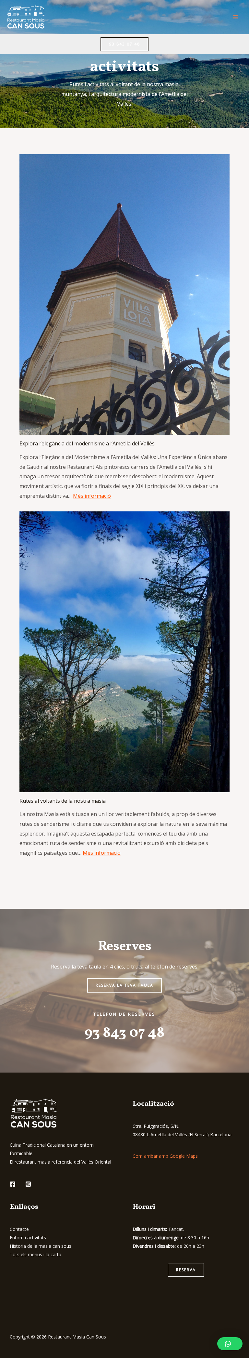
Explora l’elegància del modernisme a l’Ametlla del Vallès (87, 443)
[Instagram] (28, 1184)
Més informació (92, 495)
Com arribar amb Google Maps (165, 1156)
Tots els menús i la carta (35, 1254)
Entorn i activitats (28, 1237)
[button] (186, 1270)
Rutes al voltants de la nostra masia (62, 800)
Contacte (19, 1229)
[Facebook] (13, 1184)
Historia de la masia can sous (40, 1246)
